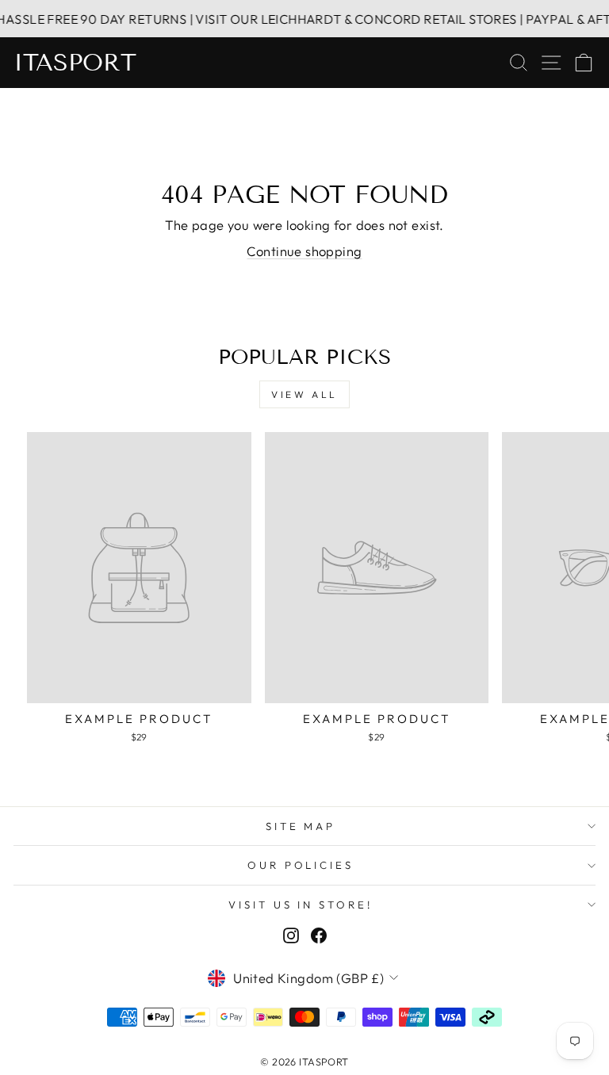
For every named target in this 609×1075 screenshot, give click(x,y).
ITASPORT (74, 62)
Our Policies (300, 865)
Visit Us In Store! (300, 904)
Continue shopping (304, 251)
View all (304, 394)
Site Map (301, 826)
